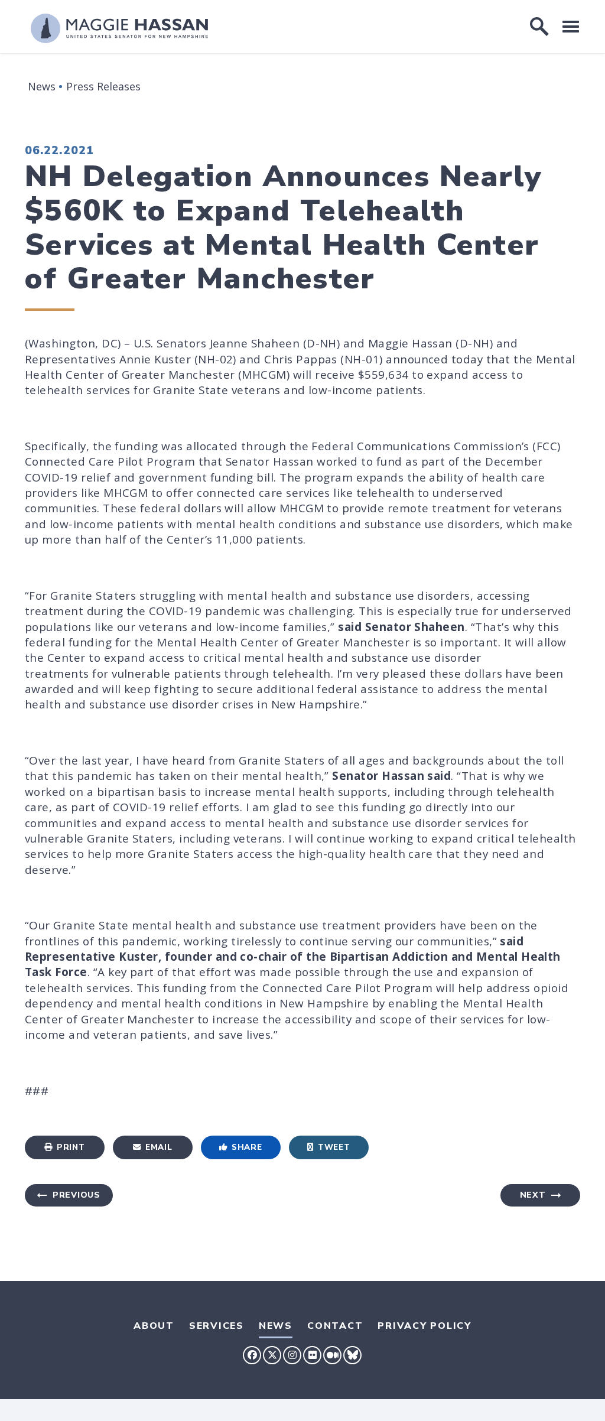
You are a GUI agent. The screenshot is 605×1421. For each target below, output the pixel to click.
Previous (76, 1195)
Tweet (334, 1147)
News (42, 86)
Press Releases (103, 86)
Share (247, 1147)
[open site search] (539, 26)
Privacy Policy (424, 1325)
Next (533, 1195)
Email (158, 1147)
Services (216, 1325)
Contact (335, 1325)
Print (70, 1147)
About (154, 1325)
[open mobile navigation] (570, 26)
